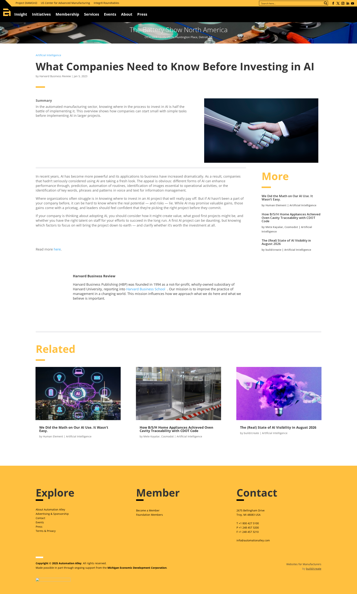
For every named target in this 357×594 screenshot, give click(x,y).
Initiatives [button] (41, 14)
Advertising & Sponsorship (52, 514)
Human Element (276, 205)
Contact (40, 518)
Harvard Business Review (55, 76)
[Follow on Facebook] (333, 3)
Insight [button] (20, 14)
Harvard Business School (145, 289)
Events (110, 14)
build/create (273, 249)
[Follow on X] (338, 3)
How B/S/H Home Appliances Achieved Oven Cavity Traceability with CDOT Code (291, 217)
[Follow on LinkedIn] (348, 3)
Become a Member (148, 510)
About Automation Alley (50, 509)
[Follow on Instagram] (343, 3)
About (126, 14)
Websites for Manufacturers (303, 564)
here (57, 249)
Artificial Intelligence (48, 55)
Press (39, 526)
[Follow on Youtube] (353, 3)
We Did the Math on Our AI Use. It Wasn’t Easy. (287, 198)
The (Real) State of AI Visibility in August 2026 (286, 242)
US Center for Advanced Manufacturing (65, 3)
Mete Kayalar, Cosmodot (282, 227)
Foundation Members (149, 514)
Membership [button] (67, 14)
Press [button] (142, 14)
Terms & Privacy (46, 531)
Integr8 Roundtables (106, 3)
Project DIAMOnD (26, 3)
